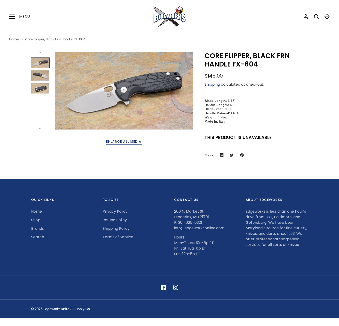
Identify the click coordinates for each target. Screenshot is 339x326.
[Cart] (327, 17)
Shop (35, 220)
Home (14, 39)
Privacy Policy (115, 211)
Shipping (212, 84)
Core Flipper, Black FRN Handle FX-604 (55, 39)
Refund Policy (115, 220)
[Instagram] (176, 287)
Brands (37, 228)
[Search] (316, 17)
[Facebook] (163, 287)
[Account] (306, 17)
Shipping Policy (116, 228)
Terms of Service (118, 237)
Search (37, 237)
